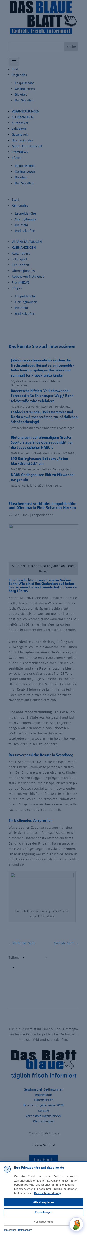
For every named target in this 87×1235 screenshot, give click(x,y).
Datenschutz (25, 1230)
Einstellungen (43, 1212)
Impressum (10, 1230)
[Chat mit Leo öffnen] (76, 1224)
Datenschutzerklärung (47, 1193)
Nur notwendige (44, 1221)
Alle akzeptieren (43, 1202)
